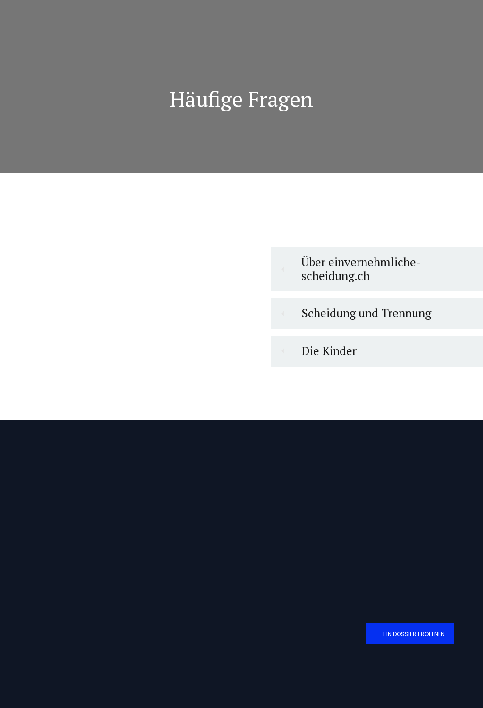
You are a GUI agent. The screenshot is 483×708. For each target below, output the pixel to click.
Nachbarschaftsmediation (160, 528)
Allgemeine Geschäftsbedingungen (296, 509)
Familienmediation (152, 509)
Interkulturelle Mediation (160, 546)
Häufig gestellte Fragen (280, 546)
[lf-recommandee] (395, 605)
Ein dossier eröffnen (414, 634)
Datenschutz (267, 528)
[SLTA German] (444, 604)
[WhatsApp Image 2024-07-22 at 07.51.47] (419, 671)
